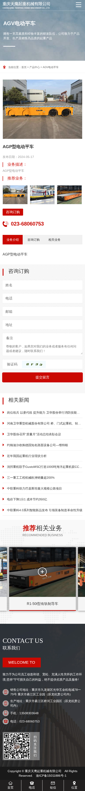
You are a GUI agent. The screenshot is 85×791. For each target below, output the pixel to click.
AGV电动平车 (51, 67)
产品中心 (34, 67)
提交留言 (42, 377)
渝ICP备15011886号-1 (51, 775)
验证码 (12, 364)
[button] (77, 113)
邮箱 (8, 311)
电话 (8, 298)
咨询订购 (13, 212)
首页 (24, 67)
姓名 (8, 285)
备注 (9, 338)
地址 (8, 325)
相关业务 (54, 239)
